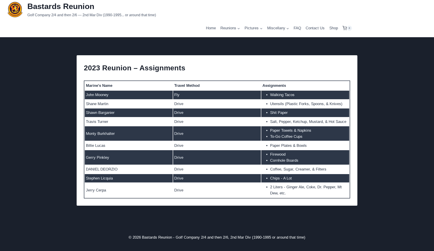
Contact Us (315, 28)
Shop (333, 28)
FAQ (297, 28)
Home (211, 28)
